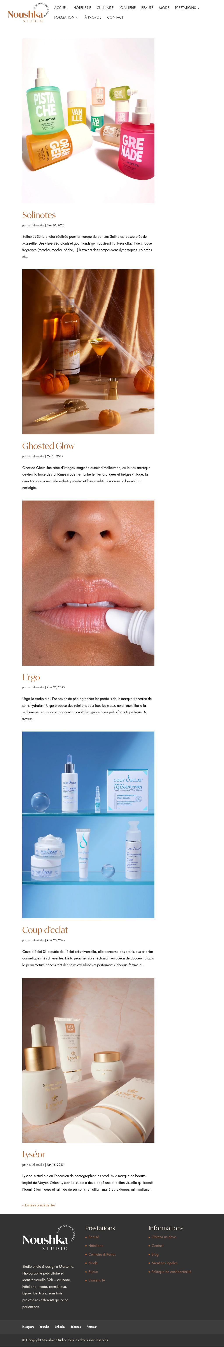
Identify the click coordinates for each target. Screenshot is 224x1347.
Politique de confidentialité (171, 1272)
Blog (155, 1255)
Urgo (31, 677)
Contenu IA (96, 1280)
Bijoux (93, 1272)
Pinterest (91, 1326)
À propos (93, 17)
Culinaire (105, 8)
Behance (75, 1326)
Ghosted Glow (48, 446)
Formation (64, 17)
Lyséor (33, 1154)
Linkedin (60, 1326)
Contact (115, 17)
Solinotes (39, 215)
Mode (164, 8)
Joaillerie (127, 8)
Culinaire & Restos (102, 1255)
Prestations (185, 8)
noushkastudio (35, 225)
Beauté (147, 8)
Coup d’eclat (45, 930)
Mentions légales (164, 1263)
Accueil (61, 8)
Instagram (28, 1326)
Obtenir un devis (164, 1237)
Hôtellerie (82, 8)
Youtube (44, 1326)
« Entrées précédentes (38, 1205)
